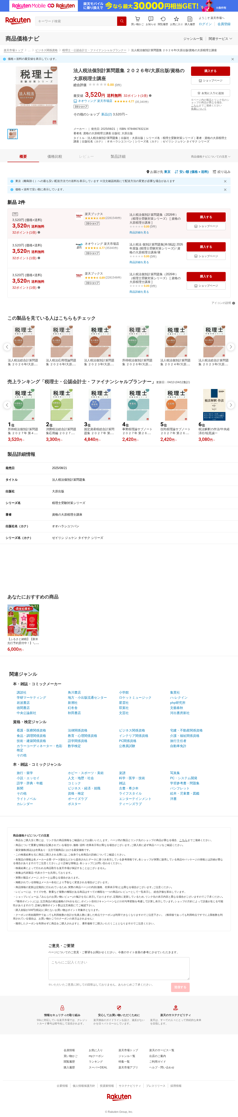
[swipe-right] (231, 347)
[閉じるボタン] (233, 59)
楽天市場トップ (13, 50)
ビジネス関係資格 (46, 50)
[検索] (121, 21)
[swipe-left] (7, 347)
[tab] (23, 156)
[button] (151, 21)
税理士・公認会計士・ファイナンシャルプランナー (94, 50)
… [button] (29, 50)
